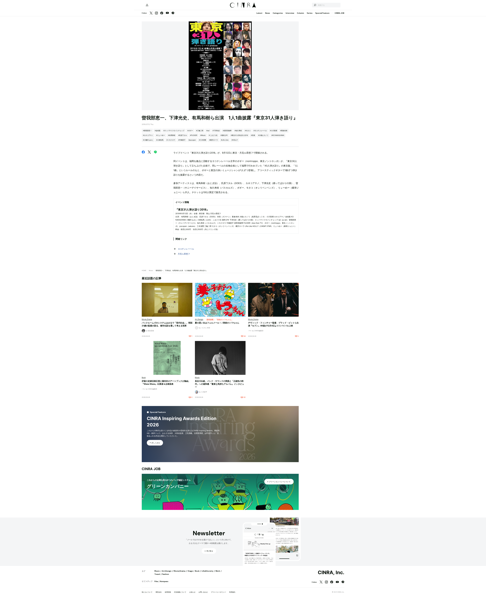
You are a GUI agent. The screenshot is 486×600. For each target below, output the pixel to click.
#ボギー (190, 131)
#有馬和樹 (171, 135)
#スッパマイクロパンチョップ (174, 131)
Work (217, 571)
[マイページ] (147, 5)
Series (309, 13)
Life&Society (207, 571)
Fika (156, 581)
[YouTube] (167, 13)
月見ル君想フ (184, 254)
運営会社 (159, 592)
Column (300, 13)
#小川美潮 (273, 131)
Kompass (164, 581)
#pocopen (192, 140)
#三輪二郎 (199, 131)
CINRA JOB (339, 13)
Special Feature (322, 13)
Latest (259, 13)
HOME (144, 270)
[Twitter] (151, 13)
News (267, 13)
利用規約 (232, 592)
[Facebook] (161, 13)
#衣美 (253, 135)
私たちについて (147, 592)
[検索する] (315, 5)
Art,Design (166, 571)
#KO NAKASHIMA (277, 135)
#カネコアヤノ (148, 135)
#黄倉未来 (283, 131)
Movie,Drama (179, 571)
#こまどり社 (213, 135)
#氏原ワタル (182, 135)
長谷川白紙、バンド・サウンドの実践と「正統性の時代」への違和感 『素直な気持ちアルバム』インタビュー (219, 384)
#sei (207, 131)
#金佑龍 (157, 131)
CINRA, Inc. (331, 572)
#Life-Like (224, 140)
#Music (203, 135)
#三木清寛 (202, 140)
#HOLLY (235, 140)
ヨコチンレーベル (186, 249)
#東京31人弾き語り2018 (239, 135)
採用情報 (168, 592)
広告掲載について (180, 592)
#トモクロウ (171, 140)
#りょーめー (160, 135)
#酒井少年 (224, 135)
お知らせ (192, 592)
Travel (157, 574)
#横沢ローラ (213, 140)
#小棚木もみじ (148, 140)
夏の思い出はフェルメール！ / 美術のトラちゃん (217, 322)
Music (151, 270)
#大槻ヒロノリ (263, 135)
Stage (190, 571)
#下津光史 (216, 131)
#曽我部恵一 (147, 131)
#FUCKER (193, 135)
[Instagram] (156, 13)
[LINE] (172, 13)
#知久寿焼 (238, 131)
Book (197, 571)
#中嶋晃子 (181, 140)
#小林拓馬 (159, 140)
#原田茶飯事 (227, 131)
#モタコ (247, 131)
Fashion (165, 574)
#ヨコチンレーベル (260, 131)
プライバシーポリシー (218, 592)
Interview (290, 13)
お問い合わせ (203, 592)
